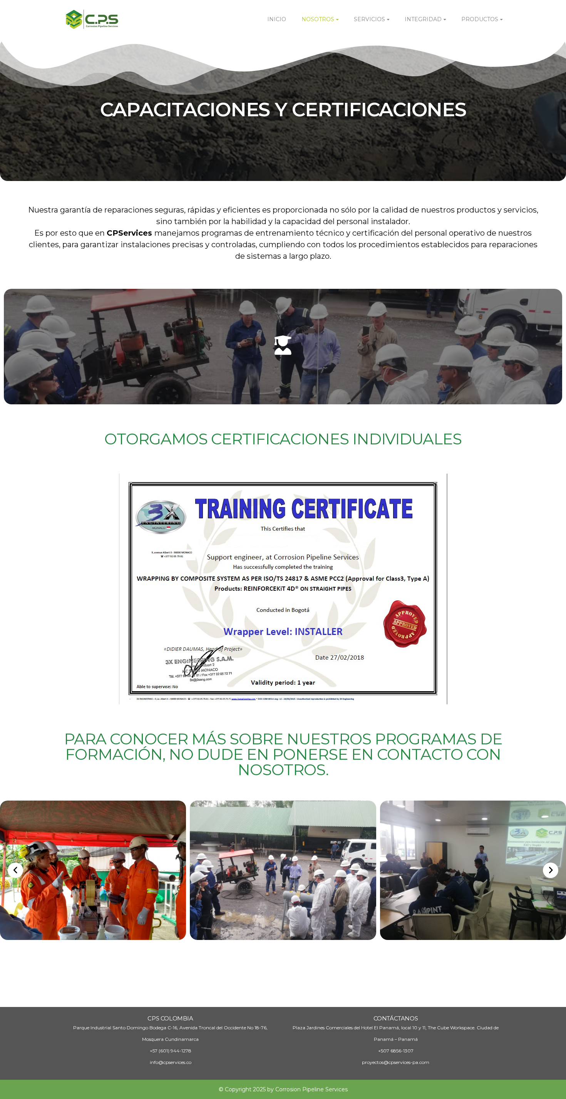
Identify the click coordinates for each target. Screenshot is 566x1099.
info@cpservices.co (170, 1062)
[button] (15, 870)
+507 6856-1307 (396, 1051)
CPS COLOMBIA (170, 1018)
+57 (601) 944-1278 (170, 1051)
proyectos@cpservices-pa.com (395, 1062)
